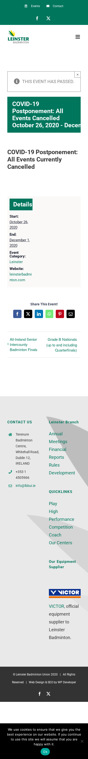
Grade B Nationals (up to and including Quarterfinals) (61, 345)
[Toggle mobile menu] (78, 36)
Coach (55, 534)
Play (53, 503)
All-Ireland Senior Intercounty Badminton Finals (23, 344)
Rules (54, 465)
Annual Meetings (58, 437)
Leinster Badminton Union (33, 674)
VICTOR (56, 606)
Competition (61, 527)
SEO (50, 682)
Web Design (36, 682)
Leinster (16, 262)
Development (62, 472)
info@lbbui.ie (25, 486)
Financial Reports (57, 453)
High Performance (61, 515)
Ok (45, 752)
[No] (81, 741)
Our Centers (60, 542)
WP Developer (67, 682)
